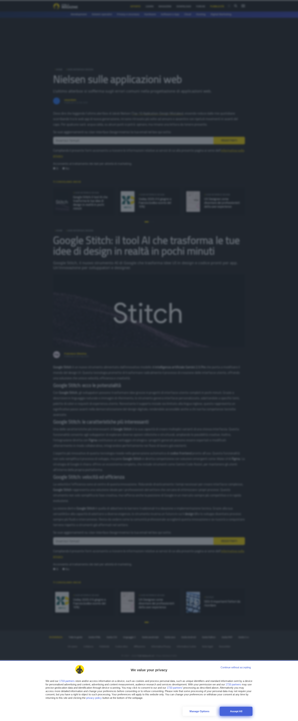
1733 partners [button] (67, 680)
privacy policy (94, 697)
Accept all (236, 711)
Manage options (199, 711)
